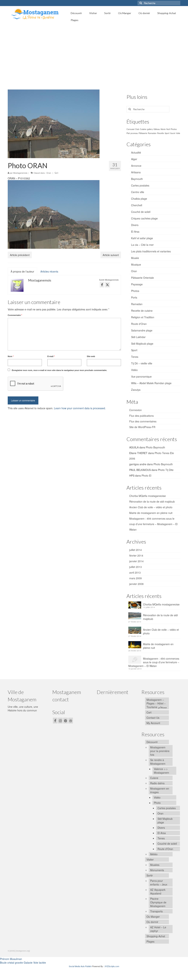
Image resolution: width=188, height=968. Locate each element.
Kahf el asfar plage (142, 238)
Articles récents (49, 271)
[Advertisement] (94, 56)
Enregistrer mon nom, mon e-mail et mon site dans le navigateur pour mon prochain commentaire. (59, 370)
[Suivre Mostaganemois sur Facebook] (102, 285)
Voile (178, 133)
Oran (48, 172)
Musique (136, 264)
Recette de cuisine (142, 310)
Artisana (136, 172)
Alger (134, 159)
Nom (11, 356)
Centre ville (137, 192)
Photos (174, 129)
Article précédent (20, 255)
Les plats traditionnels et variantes (151, 251)
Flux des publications (141, 415)
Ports (134, 297)
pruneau (134, 133)
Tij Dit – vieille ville (141, 363)
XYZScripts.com (112, 966)
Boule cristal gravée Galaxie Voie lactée (23, 962)
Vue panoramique (141, 376)
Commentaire (15, 315)
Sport (167, 133)
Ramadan (152, 133)
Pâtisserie (143, 133)
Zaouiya (135, 389)
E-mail (51, 356)
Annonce (136, 165)
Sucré (172, 133)
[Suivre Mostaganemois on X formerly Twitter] (107, 285)
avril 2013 (135, 572)
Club (137, 129)
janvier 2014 (136, 561)
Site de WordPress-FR (142, 427)
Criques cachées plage (144, 218)
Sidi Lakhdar (138, 337)
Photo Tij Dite (165, 470)
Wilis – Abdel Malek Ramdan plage (151, 383)
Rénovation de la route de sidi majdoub (152, 501)
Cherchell (136, 205)
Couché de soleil (140, 212)
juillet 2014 (135, 550)
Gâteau (156, 129)
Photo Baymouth (155, 447)
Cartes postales (140, 185)
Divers (134, 225)
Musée (135, 258)
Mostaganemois (20, 172)
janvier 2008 (136, 584)
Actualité (136, 152)
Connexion (135, 410)
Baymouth (137, 179)
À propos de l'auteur (22, 271)
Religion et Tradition (142, 317)
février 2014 (136, 555)
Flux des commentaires (142, 421)
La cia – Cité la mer (142, 245)
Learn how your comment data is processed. (80, 408)
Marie (163, 129)
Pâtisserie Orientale (142, 277)
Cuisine (143, 129)
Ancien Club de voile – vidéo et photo (150, 507)
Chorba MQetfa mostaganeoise (147, 496)
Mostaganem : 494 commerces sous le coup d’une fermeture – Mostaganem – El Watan (153, 524)
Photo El (146, 475)
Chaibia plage (139, 198)
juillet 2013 (135, 567)
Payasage (137, 284)
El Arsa (135, 231)
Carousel (130, 129)
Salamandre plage (141, 330)
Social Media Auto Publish (80, 966)
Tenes (134, 357)
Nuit (168, 129)
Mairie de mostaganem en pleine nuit (150, 513)
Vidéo (134, 370)
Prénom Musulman (11, 959)
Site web (91, 356)
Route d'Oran (139, 324)
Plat (128, 133)
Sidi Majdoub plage (142, 343)
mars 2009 (135, 578)
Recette (160, 133)
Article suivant (111, 255)
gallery (150, 129)
